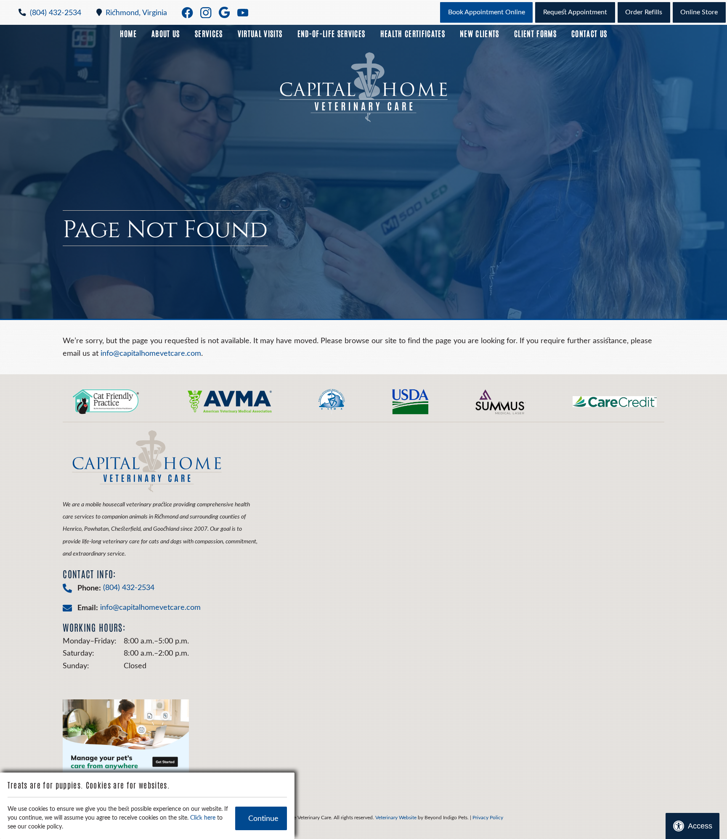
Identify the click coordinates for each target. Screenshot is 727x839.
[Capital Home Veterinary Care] (363, 87)
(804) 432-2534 (55, 12)
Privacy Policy (487, 817)
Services (209, 33)
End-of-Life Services (331, 33)
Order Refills (643, 12)
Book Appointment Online (486, 12)
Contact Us (589, 33)
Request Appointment (575, 12)
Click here (202, 818)
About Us (165, 33)
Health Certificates (412, 33)
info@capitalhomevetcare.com (151, 353)
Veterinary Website (396, 817)
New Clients (479, 33)
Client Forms (535, 33)
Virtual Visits (260, 33)
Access (700, 826)
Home (128, 33)
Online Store (699, 12)
